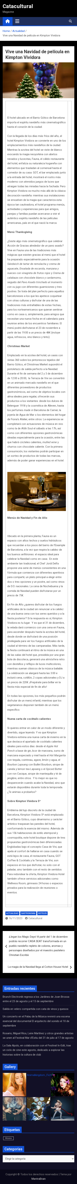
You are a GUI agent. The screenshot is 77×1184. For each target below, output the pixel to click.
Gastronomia (28, 913)
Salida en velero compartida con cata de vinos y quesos (35, 1009)
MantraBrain (39, 1178)
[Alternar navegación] (17, 21)
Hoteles (42, 913)
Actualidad (12, 913)
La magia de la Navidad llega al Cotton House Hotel (38, 966)
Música (8, 1138)
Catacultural (18, 6)
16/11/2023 (15, 918)
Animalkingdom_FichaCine (42, 1075)
